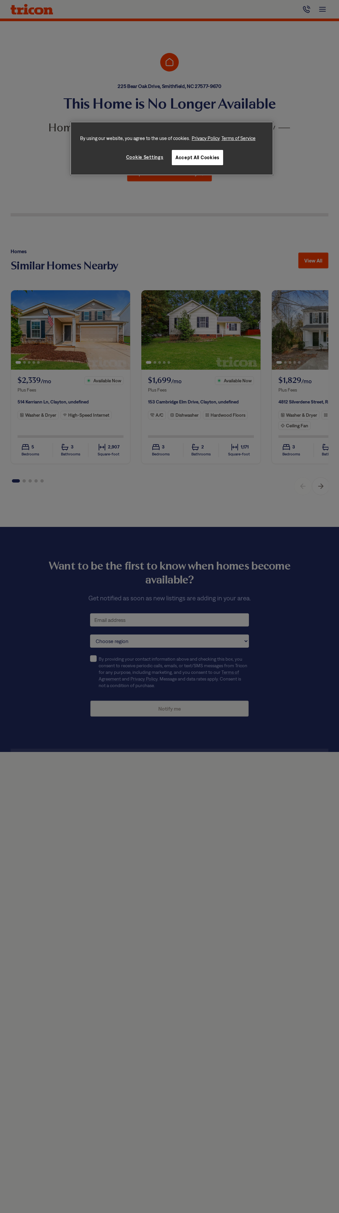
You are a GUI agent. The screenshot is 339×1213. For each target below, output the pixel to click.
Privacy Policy (206, 138)
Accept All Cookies (197, 157)
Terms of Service (238, 138)
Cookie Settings (145, 157)
